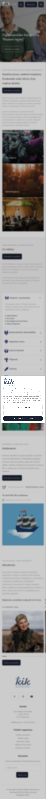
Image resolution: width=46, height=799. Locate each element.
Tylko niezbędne (23, 407)
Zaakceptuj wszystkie (23, 418)
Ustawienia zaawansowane (23, 413)
